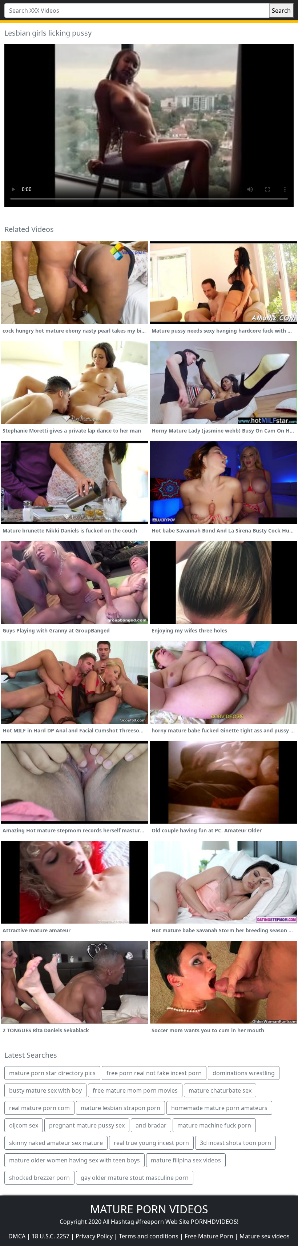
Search (281, 11)
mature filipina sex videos (186, 1160)
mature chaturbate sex (220, 1090)
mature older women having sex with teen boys (74, 1160)
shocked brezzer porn (39, 1178)
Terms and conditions (148, 1236)
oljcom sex (23, 1125)
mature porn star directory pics (52, 1073)
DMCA (16, 1236)
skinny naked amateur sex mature (56, 1143)
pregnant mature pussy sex (87, 1125)
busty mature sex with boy (45, 1090)
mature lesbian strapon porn (120, 1108)
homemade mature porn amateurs (219, 1108)
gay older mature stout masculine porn (135, 1178)
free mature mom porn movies (135, 1090)
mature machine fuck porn (214, 1125)
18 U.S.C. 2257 (50, 1236)
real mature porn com (39, 1108)
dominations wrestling (244, 1073)
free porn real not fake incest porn (154, 1073)
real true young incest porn (151, 1143)
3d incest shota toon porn (235, 1143)
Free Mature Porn (209, 1236)
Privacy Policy (94, 1236)
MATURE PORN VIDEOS (149, 1209)
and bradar (151, 1125)
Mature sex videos (264, 1236)
